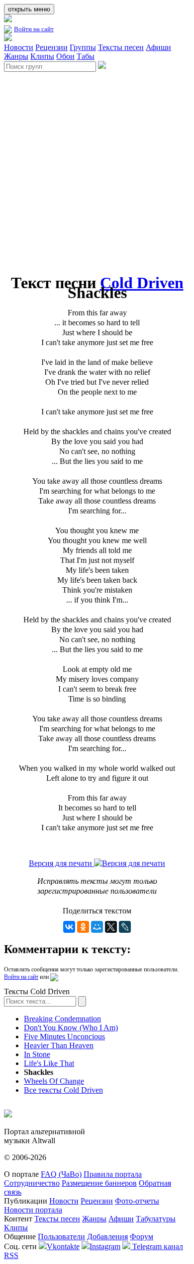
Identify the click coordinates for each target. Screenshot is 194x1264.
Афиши (158, 47)
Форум (141, 1236)
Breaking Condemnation (62, 1018)
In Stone (37, 1054)
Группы (83, 47)
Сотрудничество (32, 1183)
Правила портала (113, 1174)
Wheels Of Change (54, 1081)
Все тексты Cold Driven (63, 1090)
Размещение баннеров (99, 1183)
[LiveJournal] (125, 927)
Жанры (16, 56)
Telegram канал (156, 1246)
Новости (18, 47)
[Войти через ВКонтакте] (54, 976)
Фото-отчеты (137, 1201)
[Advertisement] (97, 168)
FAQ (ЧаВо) (61, 1174)
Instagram (105, 1246)
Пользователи (61, 1236)
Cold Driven (142, 283)
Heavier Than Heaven (59, 1045)
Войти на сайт (34, 29)
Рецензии (51, 47)
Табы (86, 56)
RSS (11, 1255)
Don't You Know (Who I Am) (71, 1027)
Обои (65, 56)
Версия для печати (61, 863)
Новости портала (33, 1210)
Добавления (107, 1236)
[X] (111, 927)
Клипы (42, 56)
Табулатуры (156, 1218)
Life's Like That (49, 1063)
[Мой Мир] (97, 927)
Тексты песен (121, 47)
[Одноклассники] (83, 927)
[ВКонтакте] (69, 927)
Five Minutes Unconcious (64, 1036)
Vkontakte (63, 1246)
